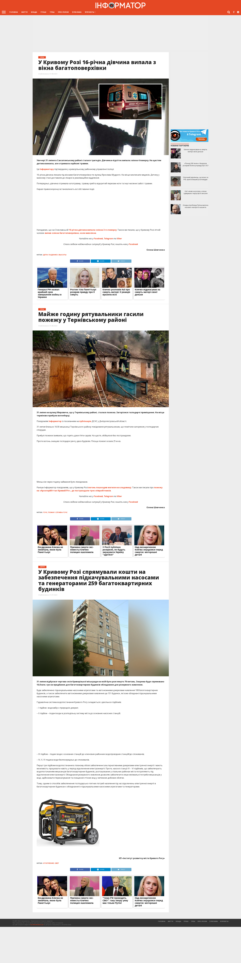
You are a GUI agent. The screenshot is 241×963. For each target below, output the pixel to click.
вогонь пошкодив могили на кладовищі (109, 487)
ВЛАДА (34, 12)
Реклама (77, 12)
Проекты (90, 12)
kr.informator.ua (37, 924)
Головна (13, 12)
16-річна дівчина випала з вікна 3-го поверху (93, 229)
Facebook (98, 496)
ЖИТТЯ (24, 12)
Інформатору (47, 169)
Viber (119, 496)
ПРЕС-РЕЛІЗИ (63, 12)
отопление (48, 863)
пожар (51, 512)
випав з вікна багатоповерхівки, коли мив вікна (70, 233)
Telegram (108, 496)
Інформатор (55, 421)
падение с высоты (57, 255)
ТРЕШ (52, 12)
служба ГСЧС (61, 512)
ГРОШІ (43, 12)
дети (45, 255)
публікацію (85, 421)
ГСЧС (45, 512)
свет (57, 863)
